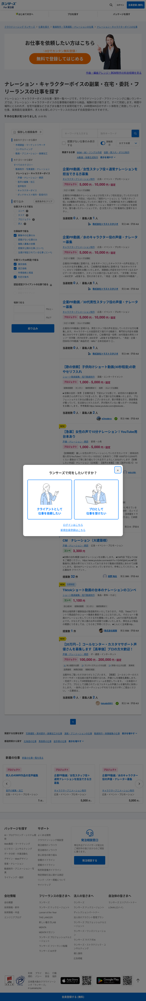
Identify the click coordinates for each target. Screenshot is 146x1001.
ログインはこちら (73, 525)
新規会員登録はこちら (73, 530)
